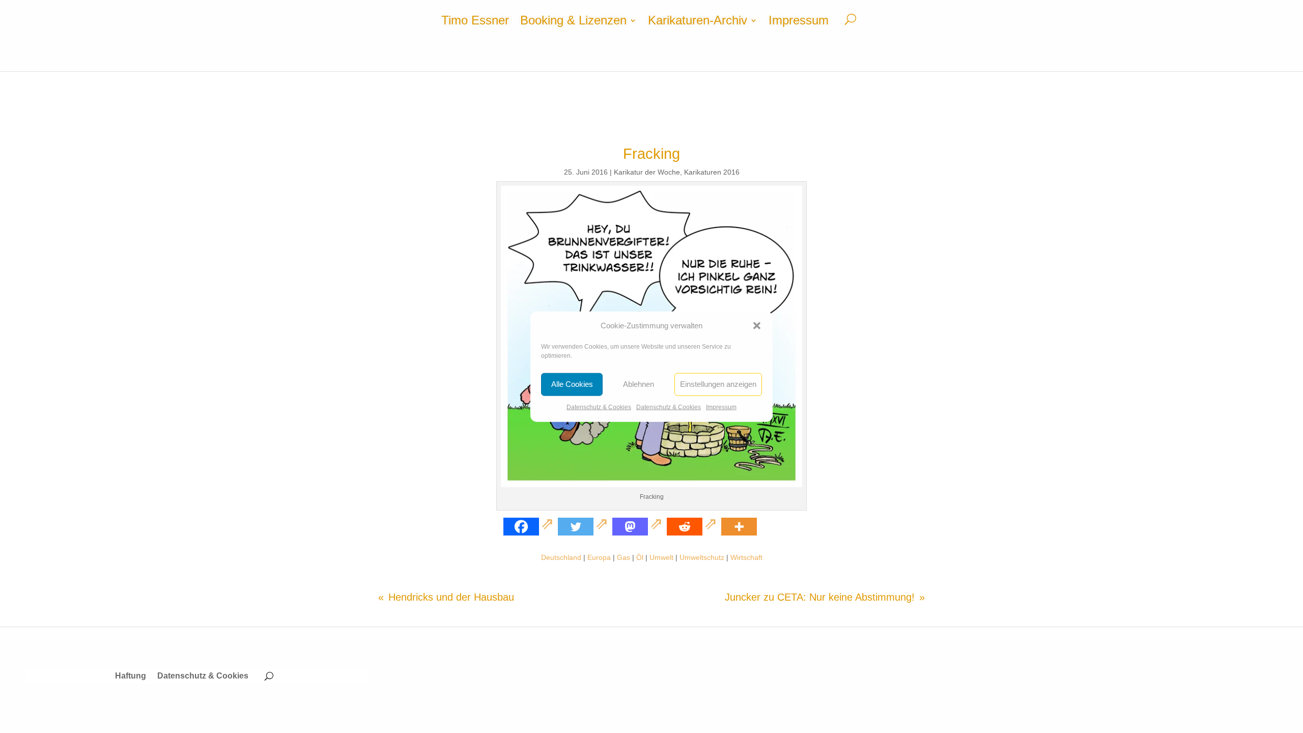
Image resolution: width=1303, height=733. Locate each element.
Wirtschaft (746, 557)
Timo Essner (475, 22)
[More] (739, 526)
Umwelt (661, 557)
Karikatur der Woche (647, 172)
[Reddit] (693, 526)
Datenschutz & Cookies (598, 407)
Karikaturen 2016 (712, 172)
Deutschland (561, 557)
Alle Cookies (572, 384)
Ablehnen (638, 384)
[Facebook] (529, 526)
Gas (623, 557)
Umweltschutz (701, 557)
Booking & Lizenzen (573, 22)
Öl (639, 557)
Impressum (721, 407)
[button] (757, 326)
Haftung (130, 676)
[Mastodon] (638, 526)
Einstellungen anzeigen (718, 384)
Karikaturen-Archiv (697, 22)
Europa (599, 557)
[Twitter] (584, 526)
